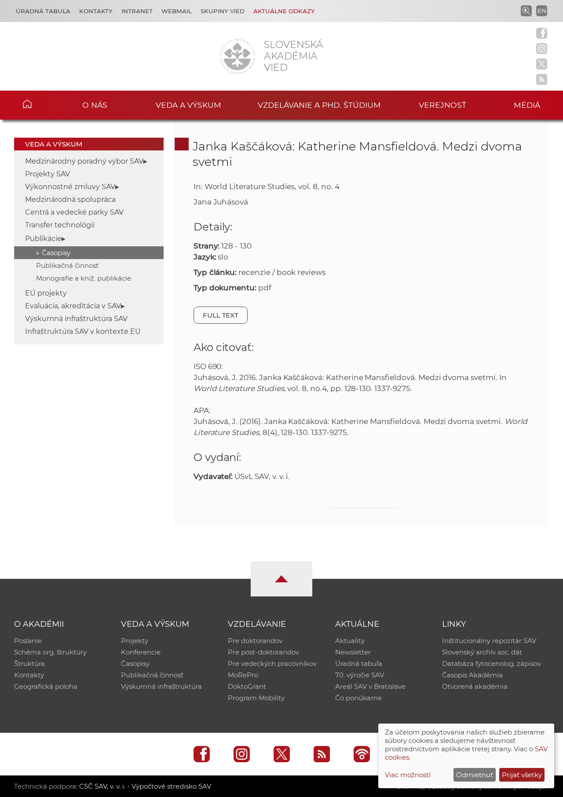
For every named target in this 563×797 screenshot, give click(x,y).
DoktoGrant (247, 686)
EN (541, 10)
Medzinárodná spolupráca (70, 199)
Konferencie (141, 652)
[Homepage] (237, 56)
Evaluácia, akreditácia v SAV (73, 306)
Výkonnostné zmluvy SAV (70, 187)
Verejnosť (442, 105)
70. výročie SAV (359, 675)
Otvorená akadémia (475, 686)
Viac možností (408, 775)
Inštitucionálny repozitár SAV (489, 640)
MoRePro (243, 675)
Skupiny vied (223, 11)
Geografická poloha (45, 686)
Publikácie (43, 238)
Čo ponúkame (358, 698)
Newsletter (353, 652)
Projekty (134, 640)
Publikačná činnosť (67, 265)
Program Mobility (256, 698)
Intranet (137, 11)
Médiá (527, 105)
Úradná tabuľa (43, 11)
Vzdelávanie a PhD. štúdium (319, 105)
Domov (40, 104)
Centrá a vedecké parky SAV (74, 212)
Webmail (176, 11)
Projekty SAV (47, 174)
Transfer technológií (60, 225)
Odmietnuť (474, 775)
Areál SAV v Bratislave (370, 686)
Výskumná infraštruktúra (161, 686)
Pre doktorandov (255, 640)
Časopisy (56, 253)
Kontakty (96, 11)
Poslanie (28, 640)
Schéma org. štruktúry (50, 652)
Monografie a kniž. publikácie (83, 278)
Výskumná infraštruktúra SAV (76, 318)
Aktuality (350, 640)
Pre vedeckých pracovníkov (272, 663)
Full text (221, 315)
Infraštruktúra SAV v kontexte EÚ (83, 331)
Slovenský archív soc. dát (482, 652)
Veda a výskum (188, 105)
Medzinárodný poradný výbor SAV (84, 161)
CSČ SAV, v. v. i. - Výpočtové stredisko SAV (145, 786)
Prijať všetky (522, 775)
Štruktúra (29, 663)
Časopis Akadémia (472, 675)
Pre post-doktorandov (263, 652)
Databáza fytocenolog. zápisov (491, 663)
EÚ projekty (46, 293)
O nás (94, 105)
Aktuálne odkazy (284, 11)
